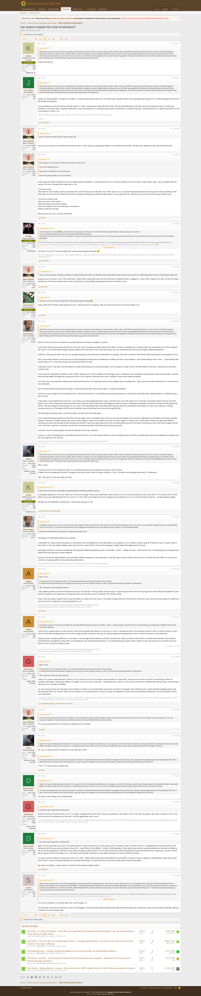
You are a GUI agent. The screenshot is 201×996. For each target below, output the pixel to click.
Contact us (144, 988)
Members (103, 9)
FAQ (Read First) (28, 9)
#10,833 (176, 617)
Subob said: (43, 159)
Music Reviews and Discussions (55, 936)
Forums (66, 9)
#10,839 (176, 834)
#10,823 (176, 129)
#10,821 (176, 43)
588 (61, 39)
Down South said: (45, 806)
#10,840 (176, 875)
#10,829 (176, 446)
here (127, 18)
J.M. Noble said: (44, 271)
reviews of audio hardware (62, 18)
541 (40, 39)
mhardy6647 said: (45, 228)
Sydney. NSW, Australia (31, 682)
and (50, 511)
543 (49, 39)
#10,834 (176, 657)
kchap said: (43, 521)
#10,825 (176, 224)
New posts (24, 13)
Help (175, 988)
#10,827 (176, 293)
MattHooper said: (45, 487)
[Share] (171, 43)
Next (66, 39)
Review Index (54, 9)
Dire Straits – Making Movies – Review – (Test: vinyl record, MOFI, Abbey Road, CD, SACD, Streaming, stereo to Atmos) (81, 968)
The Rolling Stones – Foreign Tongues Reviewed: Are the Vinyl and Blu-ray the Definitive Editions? (72, 951)
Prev (24, 39)
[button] (83, 9)
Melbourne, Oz (30, 73)
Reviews (42, 9)
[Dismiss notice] (178, 18)
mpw (173, 960)
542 (45, 39)
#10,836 (176, 736)
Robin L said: (43, 133)
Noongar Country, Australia (29, 472)
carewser (25, 30)
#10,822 (176, 78)
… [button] (32, 39)
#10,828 (176, 321)
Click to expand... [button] (109, 247)
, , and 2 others (57, 704)
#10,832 (176, 569)
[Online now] (28, 138)
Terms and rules (155, 988)
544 (53, 39)
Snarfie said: (43, 297)
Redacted (172, 953)
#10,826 (176, 267)
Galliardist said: (44, 714)
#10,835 (176, 710)
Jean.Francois (31, 936)
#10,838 (176, 802)
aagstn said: (43, 48)
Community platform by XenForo (88, 992)
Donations (91, 9)
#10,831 (176, 517)
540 (36, 39)
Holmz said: (43, 573)
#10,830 (176, 483)
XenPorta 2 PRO (91, 994)
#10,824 (176, 155)
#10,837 (176, 776)
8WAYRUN (111, 994)
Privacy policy (167, 988)
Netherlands (31, 251)
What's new (77, 9)
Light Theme (26, 988)
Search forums (34, 13)
